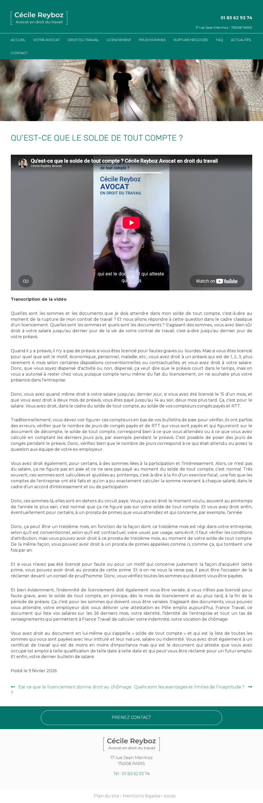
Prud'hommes (152, 40)
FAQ (219, 40)
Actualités (241, 40)
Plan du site (106, 796)
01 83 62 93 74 (236, 17)
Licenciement (119, 40)
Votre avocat (46, 40)
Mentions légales (141, 796)
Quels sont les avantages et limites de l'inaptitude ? (189, 686)
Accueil (18, 40)
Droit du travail (83, 40)
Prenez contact (131, 717)
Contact (19, 53)
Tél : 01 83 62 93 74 (131, 773)
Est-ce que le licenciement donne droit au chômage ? (71, 689)
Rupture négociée (191, 40)
